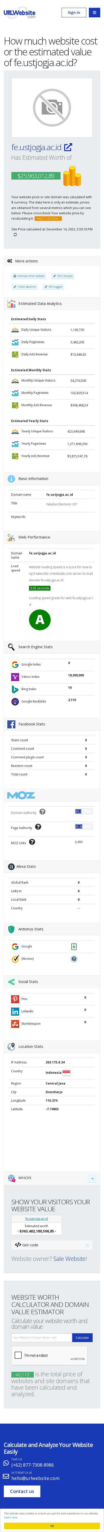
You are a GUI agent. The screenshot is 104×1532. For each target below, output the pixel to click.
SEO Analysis (64, 276)
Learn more (10, 1517)
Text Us (16, 1459)
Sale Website (70, 1259)
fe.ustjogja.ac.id (37, 147)
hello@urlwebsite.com (35, 1478)
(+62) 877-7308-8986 (32, 1465)
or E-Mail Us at (21, 1472)
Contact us (22, 1491)
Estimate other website (30, 276)
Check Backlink (26, 286)
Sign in (74, 12)
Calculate (82, 1338)
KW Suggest (54, 286)
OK (52, 1526)
